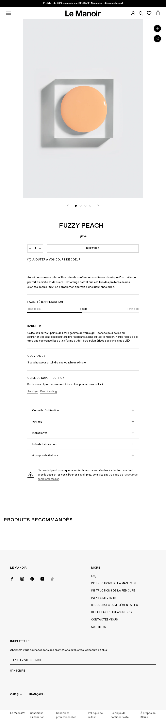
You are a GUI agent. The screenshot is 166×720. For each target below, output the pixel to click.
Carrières (98, 627)
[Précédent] (67, 205)
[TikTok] (52, 578)
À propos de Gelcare (45, 455)
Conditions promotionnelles (66, 715)
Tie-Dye (32, 391)
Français (36, 694)
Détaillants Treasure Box (111, 612)
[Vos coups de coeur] (149, 13)
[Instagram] (22, 578)
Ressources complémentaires (114, 605)
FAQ (94, 576)
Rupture (93, 248)
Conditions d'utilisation (37, 715)
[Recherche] (141, 13)
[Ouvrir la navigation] (8, 13)
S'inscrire (17, 671)
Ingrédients (39, 433)
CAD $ (14, 694)
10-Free (37, 421)
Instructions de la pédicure (113, 590)
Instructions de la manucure (114, 583)
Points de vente (103, 598)
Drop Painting (48, 391)
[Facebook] (12, 578)
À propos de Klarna (148, 715)
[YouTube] (42, 578)
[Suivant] (98, 205)
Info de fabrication (44, 444)
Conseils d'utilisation (45, 410)
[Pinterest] (32, 578)
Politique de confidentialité (120, 715)
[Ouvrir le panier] (158, 13)
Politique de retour (95, 715)
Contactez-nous (104, 619)
